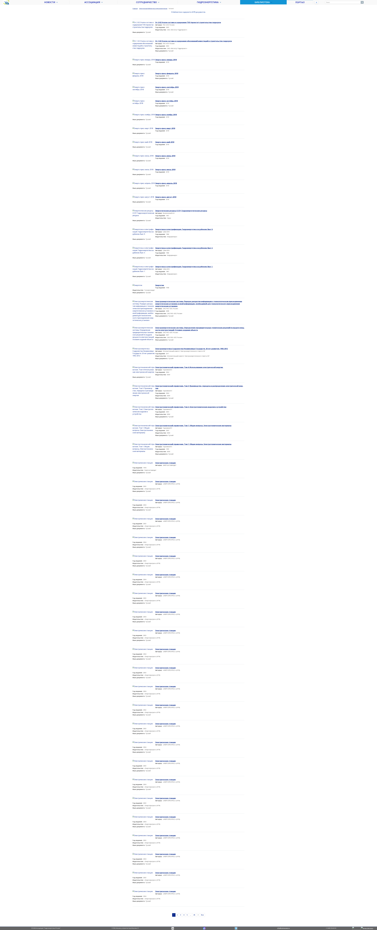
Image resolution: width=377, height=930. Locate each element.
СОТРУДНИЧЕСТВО (147, 2)
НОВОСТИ (50, 2)
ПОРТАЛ (300, 2)
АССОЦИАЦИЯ (92, 2)
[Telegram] (204, 928)
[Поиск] (362, 2)
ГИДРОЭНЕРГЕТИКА (208, 2)
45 (194, 915)
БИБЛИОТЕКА (263, 2)
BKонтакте (173, 928)
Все (202, 915)
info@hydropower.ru (283, 928)
